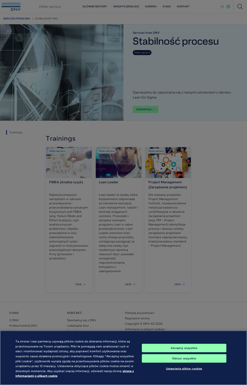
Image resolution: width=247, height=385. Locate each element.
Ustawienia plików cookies (184, 368)
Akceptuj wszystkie (184, 348)
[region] (123, 357)
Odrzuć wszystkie (184, 358)
